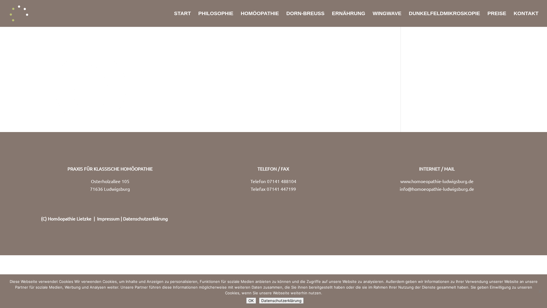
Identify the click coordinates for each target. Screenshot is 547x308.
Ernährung (348, 13)
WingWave (387, 13)
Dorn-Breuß (305, 13)
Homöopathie (260, 13)
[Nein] (540, 291)
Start (182, 13)
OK (251, 300)
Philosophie (215, 13)
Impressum (108, 218)
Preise (496, 13)
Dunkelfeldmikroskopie (444, 13)
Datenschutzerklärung (145, 218)
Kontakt (526, 13)
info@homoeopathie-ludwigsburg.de (437, 189)
